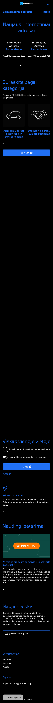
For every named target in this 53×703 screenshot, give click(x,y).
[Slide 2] (23, 65)
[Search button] (48, 3)
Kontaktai (7, 663)
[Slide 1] (20, 65)
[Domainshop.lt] (26, 4)
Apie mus (7, 660)
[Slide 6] (32, 65)
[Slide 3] (25, 65)
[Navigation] (4, 4)
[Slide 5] (29, 65)
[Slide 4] (27, 65)
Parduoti (7, 474)
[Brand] (14, 330)
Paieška (6, 667)
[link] (26, 394)
